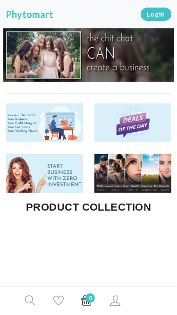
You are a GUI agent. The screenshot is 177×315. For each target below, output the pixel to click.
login (156, 14)
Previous (5, 56)
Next (172, 56)
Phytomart (29, 14)
